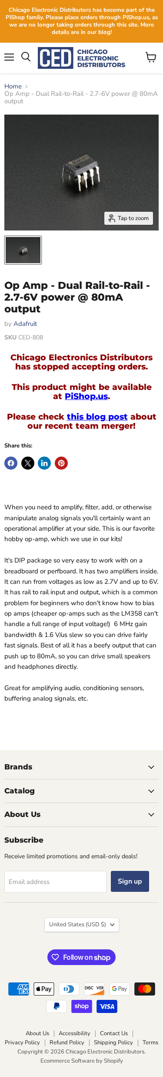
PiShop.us (86, 396)
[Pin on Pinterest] (61, 463)
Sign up (130, 881)
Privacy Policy (22, 1043)
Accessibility (74, 1033)
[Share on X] (27, 463)
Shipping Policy (113, 1043)
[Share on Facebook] (10, 463)
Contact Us (114, 1033)
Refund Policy (67, 1043)
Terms (150, 1043)
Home (13, 86)
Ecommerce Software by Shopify (81, 1061)
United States (77, 924)
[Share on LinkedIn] (44, 463)
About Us (37, 1033)
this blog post (97, 417)
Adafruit (25, 323)
